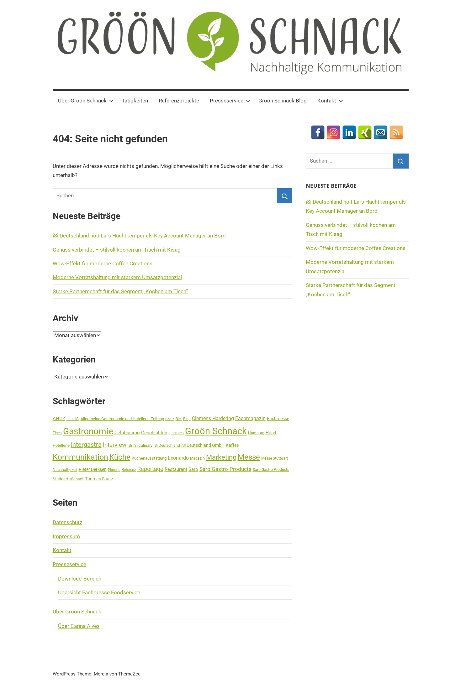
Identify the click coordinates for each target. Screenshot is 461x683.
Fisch (57, 433)
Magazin (197, 458)
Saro (193, 469)
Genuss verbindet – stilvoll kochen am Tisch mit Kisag (117, 250)
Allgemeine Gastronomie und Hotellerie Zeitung (122, 418)
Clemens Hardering (213, 418)
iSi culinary (142, 445)
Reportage (150, 469)
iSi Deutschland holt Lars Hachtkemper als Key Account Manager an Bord (139, 235)
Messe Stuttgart (274, 458)
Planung (114, 470)
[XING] (365, 132)
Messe (249, 457)
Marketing (221, 457)
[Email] (381, 132)
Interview (114, 444)
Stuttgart (60, 479)
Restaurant (176, 469)
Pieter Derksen (93, 469)
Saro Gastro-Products (225, 469)
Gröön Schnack (216, 431)
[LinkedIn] (349, 132)
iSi (130, 445)
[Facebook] (318, 132)
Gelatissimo (127, 432)
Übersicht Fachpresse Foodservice (99, 592)
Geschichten (154, 432)
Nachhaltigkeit (65, 469)
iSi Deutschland (167, 445)
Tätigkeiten (135, 100)
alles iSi (72, 419)
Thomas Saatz (99, 478)
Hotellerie (61, 445)
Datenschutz (67, 522)
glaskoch (176, 433)
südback (76, 479)
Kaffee (232, 445)
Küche (119, 457)
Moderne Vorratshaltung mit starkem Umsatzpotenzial (117, 277)
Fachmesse (278, 418)
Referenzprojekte (179, 100)
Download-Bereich (79, 579)
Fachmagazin (250, 418)
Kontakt (326, 100)
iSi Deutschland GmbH (203, 445)
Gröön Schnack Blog (282, 100)
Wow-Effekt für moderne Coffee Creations (102, 263)
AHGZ (59, 418)
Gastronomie (88, 431)
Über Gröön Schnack (82, 100)
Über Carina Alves (79, 626)
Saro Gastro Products (271, 469)
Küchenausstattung (149, 458)
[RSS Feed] (396, 132)
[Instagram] (333, 132)
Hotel (271, 432)
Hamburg (256, 433)
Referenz (129, 469)
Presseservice (226, 100)
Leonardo (178, 458)
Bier (179, 419)
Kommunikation (80, 456)
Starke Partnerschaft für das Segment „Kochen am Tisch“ (120, 291)
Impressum (66, 536)
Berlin (169, 419)
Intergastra (86, 444)
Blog (187, 419)
